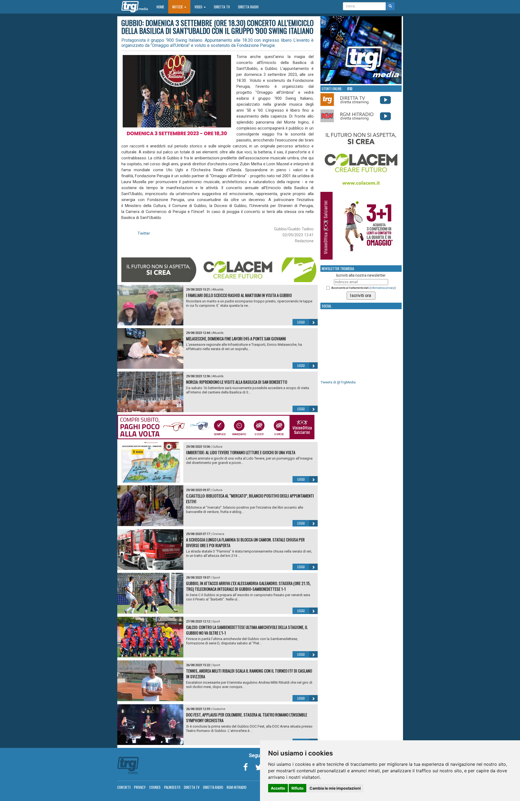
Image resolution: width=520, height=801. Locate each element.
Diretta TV (222, 6)
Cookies (155, 787)
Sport (216, 577)
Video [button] (198, 6)
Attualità (217, 289)
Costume (218, 709)
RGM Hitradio (236, 787)
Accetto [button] (278, 788)
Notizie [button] (178, 6)
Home (162, 6)
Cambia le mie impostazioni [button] (335, 788)
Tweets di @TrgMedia (338, 382)
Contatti (124, 787)
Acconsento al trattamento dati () (363, 287)
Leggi (301, 322)
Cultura (217, 446)
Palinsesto (172, 787)
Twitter (144, 233)
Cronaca (218, 534)
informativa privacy (382, 287)
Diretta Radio (248, 6)
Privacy (140, 787)
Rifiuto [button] (297, 788)
